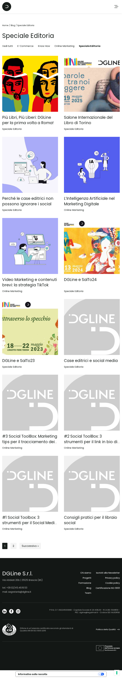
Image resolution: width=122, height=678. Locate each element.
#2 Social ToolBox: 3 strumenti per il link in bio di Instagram (90, 442)
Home (5, 25)
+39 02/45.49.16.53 (16, 587)
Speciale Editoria (89, 46)
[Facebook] (11, 611)
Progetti (87, 577)
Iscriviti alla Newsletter (108, 572)
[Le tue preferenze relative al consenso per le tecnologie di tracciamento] (117, 673)
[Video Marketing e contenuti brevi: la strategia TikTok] (30, 246)
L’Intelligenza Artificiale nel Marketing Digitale (89, 201)
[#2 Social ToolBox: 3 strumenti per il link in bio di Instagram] (92, 403)
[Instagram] (18, 611)
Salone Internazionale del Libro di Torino (88, 120)
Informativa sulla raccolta (32, 674)
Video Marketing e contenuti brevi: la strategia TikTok (29, 282)
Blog (13, 25)
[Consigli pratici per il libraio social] (92, 484)
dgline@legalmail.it (88, 612)
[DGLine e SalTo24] (92, 246)
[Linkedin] (4, 611)
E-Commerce (25, 46)
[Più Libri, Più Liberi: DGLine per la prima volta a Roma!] (30, 84)
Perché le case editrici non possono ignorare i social (27, 201)
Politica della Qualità (106, 629)
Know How (44, 46)
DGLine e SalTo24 (80, 279)
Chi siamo (85, 572)
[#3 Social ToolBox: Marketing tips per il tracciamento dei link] (30, 403)
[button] (116, 6)
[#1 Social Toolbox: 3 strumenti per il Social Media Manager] (30, 484)
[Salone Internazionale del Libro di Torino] (92, 84)
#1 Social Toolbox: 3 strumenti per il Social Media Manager (29, 523)
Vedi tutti (7, 46)
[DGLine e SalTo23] (30, 327)
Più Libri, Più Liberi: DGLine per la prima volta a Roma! (28, 120)
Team (88, 592)
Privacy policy (112, 577)
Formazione (85, 582)
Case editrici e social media (91, 360)
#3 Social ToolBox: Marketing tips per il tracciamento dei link (29, 442)
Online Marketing (64, 46)
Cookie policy (112, 582)
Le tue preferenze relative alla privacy (74, 674)
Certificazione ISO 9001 (108, 588)
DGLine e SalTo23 (18, 360)
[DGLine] (6, 6)
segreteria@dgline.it (19, 591)
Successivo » (30, 546)
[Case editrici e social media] (92, 327)
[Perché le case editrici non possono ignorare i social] (30, 165)
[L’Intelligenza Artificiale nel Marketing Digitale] (92, 165)
